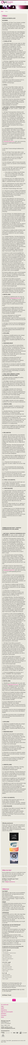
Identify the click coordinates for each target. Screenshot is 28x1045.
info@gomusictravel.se (10, 881)
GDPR (2, 1008)
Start (2, 11)
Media (2, 1017)
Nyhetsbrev (3, 1013)
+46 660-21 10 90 (8, 1027)
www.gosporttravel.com (9, 141)
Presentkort (3, 1015)
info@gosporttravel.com (9, 1028)
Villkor (2, 1006)
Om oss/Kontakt (4, 1004)
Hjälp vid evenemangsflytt (7, 1011)
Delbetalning (4, 1010)
